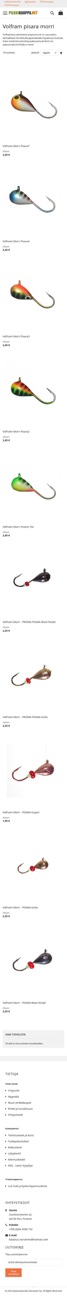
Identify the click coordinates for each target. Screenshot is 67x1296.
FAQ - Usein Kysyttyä (20, 1165)
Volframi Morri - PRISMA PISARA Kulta (25, 717)
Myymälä (13, 1096)
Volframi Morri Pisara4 (16, 241)
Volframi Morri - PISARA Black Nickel (24, 1002)
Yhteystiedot (15, 1114)
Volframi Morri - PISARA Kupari (21, 812)
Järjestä (35, 52)
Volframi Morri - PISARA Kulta (20, 907)
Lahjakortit (14, 1153)
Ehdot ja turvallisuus (20, 1108)
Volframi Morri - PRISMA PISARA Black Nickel (29, 622)
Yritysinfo (13, 1090)
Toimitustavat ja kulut (21, 1135)
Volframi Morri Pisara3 (16, 336)
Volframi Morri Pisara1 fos (18, 526)
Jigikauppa (30, 1)
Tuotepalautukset (18, 1141)
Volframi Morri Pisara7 (16, 146)
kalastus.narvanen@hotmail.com (28, 1239)
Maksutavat (15, 1147)
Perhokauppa (11, 5)
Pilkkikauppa (46, 1)
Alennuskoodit (16, 1159)
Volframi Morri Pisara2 (16, 431)
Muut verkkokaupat (19, 1102)
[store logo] (23, 12)
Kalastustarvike (12, 1)
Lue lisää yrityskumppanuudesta (27, 1186)
